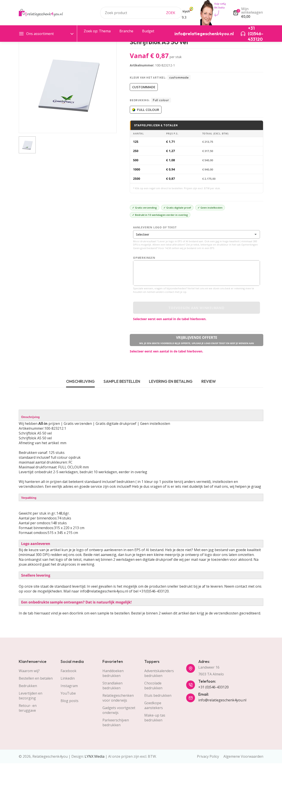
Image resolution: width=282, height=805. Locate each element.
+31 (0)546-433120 (213, 687)
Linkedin (68, 678)
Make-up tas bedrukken (154, 717)
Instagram (69, 685)
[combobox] (141, 13)
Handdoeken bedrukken (113, 673)
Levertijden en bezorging (30, 695)
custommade (143, 87)
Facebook (68, 670)
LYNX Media (94, 756)
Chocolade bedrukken (153, 685)
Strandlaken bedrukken (112, 685)
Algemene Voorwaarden (243, 756)
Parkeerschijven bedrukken (115, 722)
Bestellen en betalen (36, 678)
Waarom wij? (29, 670)
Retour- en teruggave (28, 708)
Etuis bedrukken (157, 695)
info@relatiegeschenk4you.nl (222, 700)
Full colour (148, 109)
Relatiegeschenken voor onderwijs (118, 698)
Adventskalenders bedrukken (159, 673)
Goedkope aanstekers (153, 705)
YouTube (68, 693)
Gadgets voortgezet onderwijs (118, 710)
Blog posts (69, 700)
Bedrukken (28, 685)
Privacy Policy (208, 756)
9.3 (184, 17)
